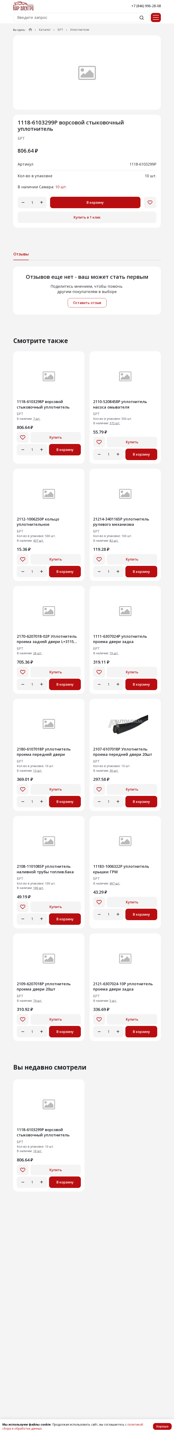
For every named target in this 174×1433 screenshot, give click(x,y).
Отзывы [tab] (21, 254)
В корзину (95, 202)
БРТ (60, 30)
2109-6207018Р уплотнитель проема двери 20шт (44, 986)
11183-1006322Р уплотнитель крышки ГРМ (121, 869)
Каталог (45, 30)
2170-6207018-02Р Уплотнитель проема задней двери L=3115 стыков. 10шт (47, 639)
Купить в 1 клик (87, 217)
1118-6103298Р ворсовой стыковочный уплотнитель (43, 404)
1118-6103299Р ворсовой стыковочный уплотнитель (43, 1132)
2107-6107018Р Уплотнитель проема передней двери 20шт (122, 751)
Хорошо (162, 1426)
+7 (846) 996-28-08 (146, 6)
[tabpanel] (87, 291)
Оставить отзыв (87, 302)
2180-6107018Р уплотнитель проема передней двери (44, 751)
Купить (55, 437)
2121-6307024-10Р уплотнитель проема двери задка (123, 986)
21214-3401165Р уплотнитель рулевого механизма (121, 521)
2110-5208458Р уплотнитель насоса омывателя (120, 404)
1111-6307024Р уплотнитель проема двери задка (120, 639)
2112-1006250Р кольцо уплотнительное (38, 521)
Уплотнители (79, 30)
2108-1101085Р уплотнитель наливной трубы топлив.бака (45, 869)
